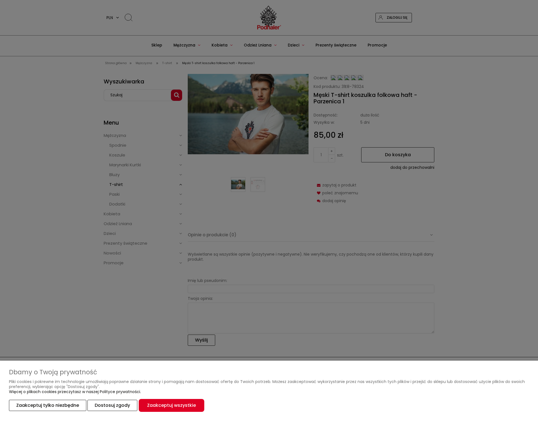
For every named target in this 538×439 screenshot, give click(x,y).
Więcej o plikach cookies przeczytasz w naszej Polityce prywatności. (75, 391)
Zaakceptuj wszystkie (171, 405)
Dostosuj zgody (112, 405)
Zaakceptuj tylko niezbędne (47, 405)
